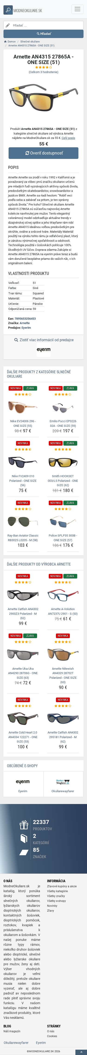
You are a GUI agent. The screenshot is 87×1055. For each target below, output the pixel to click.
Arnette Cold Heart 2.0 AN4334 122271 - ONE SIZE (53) (22, 737)
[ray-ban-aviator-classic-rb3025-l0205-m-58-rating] (23, 509)
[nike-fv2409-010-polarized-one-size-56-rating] (23, 449)
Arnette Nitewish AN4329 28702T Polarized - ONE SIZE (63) (63, 675)
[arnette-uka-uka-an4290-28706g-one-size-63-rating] (23, 642)
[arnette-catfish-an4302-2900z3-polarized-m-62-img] (23, 595)
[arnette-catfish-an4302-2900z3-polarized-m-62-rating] (23, 582)
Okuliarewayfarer (16, 1043)
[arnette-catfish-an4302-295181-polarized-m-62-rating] (63, 706)
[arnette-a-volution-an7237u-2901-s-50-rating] (63, 582)
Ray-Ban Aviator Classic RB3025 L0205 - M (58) (23, 538)
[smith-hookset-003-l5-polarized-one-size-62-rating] (63, 449)
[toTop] (81, 1052)
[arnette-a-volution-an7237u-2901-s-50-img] (63, 595)
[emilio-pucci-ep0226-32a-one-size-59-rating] (63, 394)
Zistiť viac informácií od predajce (46, 340)
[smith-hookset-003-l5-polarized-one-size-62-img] (63, 462)
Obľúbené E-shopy (22, 766)
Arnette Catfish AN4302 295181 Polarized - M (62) (63, 737)
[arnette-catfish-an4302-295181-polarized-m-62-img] (63, 718)
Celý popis (68, 138)
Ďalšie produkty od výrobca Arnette (39, 564)
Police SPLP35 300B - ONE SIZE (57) (63, 538)
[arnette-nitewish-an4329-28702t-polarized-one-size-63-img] (63, 654)
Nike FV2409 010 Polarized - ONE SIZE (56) (22, 480)
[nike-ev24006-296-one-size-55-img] (23, 407)
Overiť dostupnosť (46, 153)
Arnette (25, 323)
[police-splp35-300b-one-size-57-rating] (63, 509)
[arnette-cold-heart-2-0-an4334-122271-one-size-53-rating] (23, 706)
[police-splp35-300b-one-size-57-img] (63, 521)
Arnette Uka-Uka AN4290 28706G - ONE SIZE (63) (23, 673)
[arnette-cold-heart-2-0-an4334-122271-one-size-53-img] (23, 718)
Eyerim (26, 327)
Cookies (52, 1036)
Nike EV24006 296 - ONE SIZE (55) (23, 423)
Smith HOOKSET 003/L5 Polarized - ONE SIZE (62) (63, 480)
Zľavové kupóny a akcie (62, 886)
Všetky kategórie (57, 891)
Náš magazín (11, 1031)
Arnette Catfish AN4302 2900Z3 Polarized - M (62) (23, 613)
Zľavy (50, 910)
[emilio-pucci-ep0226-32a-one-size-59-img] (63, 407)
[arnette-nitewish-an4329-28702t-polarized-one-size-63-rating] (63, 642)
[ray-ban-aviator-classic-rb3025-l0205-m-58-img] (23, 521)
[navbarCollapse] (77, 9)
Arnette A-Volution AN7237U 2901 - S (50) (63, 611)
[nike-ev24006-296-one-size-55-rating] (23, 394)
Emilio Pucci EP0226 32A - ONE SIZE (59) (63, 423)
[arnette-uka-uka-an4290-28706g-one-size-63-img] (23, 654)
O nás (50, 1031)
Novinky (52, 905)
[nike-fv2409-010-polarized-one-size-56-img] (23, 462)
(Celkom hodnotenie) (43, 72)
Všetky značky (56, 896)
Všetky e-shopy (56, 901)
